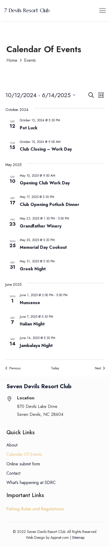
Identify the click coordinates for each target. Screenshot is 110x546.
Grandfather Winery (40, 226)
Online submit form (23, 464)
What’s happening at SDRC (31, 482)
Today (55, 368)
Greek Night (33, 269)
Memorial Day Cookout (43, 247)
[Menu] (102, 10)
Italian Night (32, 324)
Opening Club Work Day (45, 183)
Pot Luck (28, 128)
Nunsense (30, 303)
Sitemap (78, 537)
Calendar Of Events (24, 454)
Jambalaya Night (36, 345)
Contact (13, 473)
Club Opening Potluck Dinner (49, 204)
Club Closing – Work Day (46, 149)
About (11, 445)
